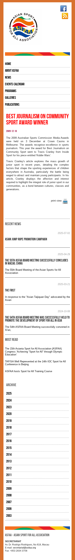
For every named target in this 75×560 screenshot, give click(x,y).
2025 (9, 394)
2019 (9, 421)
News (8, 77)
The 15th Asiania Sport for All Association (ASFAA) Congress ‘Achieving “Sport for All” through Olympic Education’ (33, 351)
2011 (9, 475)
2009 (9, 489)
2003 (9, 516)
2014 (9, 455)
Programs (10, 91)
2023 (9, 407)
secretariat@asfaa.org (24, 547)
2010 (9, 482)
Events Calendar (14, 84)
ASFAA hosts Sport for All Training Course (28, 371)
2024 (9, 400)
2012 (9, 468)
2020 (9, 414)
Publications (12, 105)
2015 (9, 448)
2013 (9, 461)
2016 (9, 441)
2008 (9, 495)
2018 (9, 428)
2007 (9, 502)
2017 (9, 434)
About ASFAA (12, 71)
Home (8, 64)
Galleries (10, 98)
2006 (9, 509)
